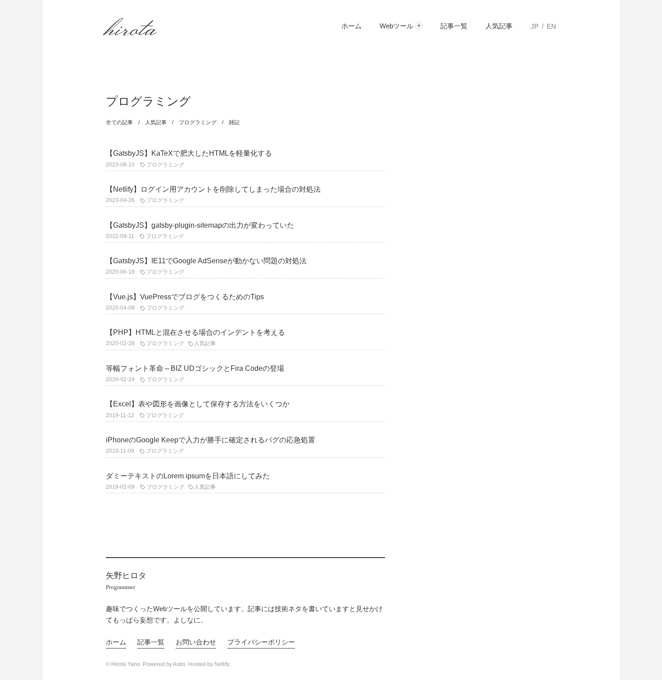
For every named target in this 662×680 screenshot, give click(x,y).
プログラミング (198, 122)
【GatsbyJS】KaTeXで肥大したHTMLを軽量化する (189, 153)
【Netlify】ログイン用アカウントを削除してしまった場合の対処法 (213, 189)
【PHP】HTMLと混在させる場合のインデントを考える (195, 332)
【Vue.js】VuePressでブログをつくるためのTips (185, 297)
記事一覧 (453, 26)
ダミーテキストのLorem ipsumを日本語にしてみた (188, 476)
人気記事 (498, 26)
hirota (131, 26)
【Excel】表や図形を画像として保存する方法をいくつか (198, 404)
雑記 (234, 122)
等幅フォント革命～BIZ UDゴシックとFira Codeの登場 (195, 368)
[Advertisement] (488, 245)
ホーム (351, 26)
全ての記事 (119, 122)
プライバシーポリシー (261, 642)
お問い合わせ (196, 642)
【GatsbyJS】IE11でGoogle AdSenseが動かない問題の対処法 (206, 261)
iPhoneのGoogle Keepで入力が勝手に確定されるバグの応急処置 (210, 440)
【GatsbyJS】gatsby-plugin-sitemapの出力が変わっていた (200, 225)
